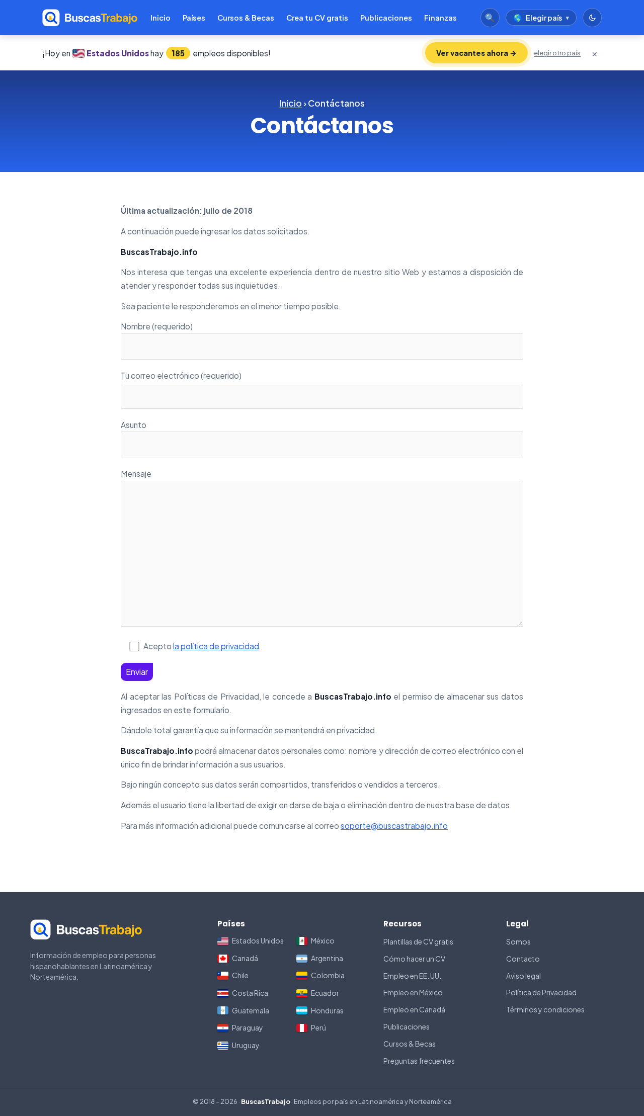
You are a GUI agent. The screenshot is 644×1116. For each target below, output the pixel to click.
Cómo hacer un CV (414, 958)
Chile (240, 975)
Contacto (523, 958)
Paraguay (247, 1027)
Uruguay (246, 1045)
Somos (518, 941)
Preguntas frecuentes (419, 1060)
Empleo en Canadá (414, 1009)
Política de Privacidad (541, 992)
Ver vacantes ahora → (476, 52)
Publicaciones (386, 17)
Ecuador (325, 992)
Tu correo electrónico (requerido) (181, 375)
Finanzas (440, 17)
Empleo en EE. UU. (412, 975)
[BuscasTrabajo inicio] (89, 17)
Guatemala (250, 1010)
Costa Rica (250, 992)
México (323, 940)
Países (194, 17)
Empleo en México (413, 992)
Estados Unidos (258, 940)
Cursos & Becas (245, 17)
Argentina (327, 958)
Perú (318, 1027)
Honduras (327, 1010)
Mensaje (136, 473)
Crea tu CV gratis (317, 17)
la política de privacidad (216, 646)
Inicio (160, 17)
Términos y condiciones (545, 1009)
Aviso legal (523, 975)
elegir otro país (557, 53)
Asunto (133, 425)
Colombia (328, 975)
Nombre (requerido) (157, 326)
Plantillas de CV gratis (418, 941)
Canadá (245, 958)
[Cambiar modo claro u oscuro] (592, 17)
